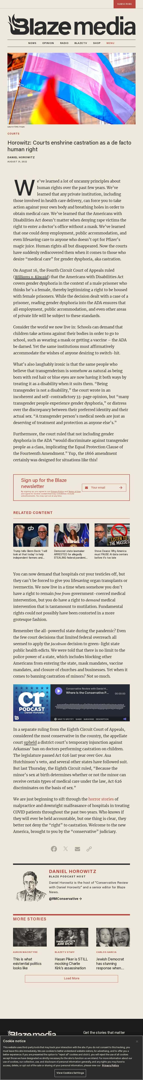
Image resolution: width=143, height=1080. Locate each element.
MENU (111, 43)
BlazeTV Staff (65, 952)
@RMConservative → (65, 899)
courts (13, 134)
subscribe (124, 4)
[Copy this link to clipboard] (89, 849)
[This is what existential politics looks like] (30, 936)
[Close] (137, 1041)
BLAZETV (80, 43)
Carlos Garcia (106, 952)
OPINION (48, 43)
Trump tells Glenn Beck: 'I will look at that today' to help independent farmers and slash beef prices (30, 555)
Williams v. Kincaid (31, 276)
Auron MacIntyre (25, 952)
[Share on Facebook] (54, 849)
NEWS (32, 43)
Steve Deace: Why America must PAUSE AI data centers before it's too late (111, 554)
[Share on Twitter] (66, 849)
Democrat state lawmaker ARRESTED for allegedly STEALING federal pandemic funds (70, 555)
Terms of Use (74, 492)
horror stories (101, 799)
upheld (30, 742)
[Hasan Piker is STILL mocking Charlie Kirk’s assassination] (71, 936)
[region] (71, 1058)
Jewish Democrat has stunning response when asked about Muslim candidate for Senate (113, 964)
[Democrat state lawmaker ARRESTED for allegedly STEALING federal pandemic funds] (71, 534)
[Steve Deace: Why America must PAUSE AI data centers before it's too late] (112, 534)
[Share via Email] (77, 849)
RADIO (64, 43)
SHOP (97, 43)
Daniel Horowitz (21, 157)
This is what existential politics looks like (27, 964)
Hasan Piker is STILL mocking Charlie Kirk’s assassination (71, 964)
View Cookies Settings (70, 1073)
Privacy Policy (57, 492)
